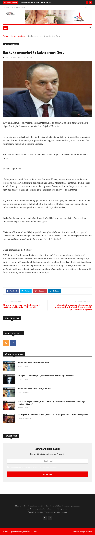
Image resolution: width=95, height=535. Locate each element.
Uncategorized (9, 363)
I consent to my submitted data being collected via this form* (33, 468)
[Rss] (89, 7)
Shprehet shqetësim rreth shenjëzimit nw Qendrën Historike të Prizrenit (21, 306)
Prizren (14, 36)
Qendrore (21, 36)
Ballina (5, 36)
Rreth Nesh (20, 7)
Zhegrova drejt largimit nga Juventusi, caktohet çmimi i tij (43, 2)
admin (5, 57)
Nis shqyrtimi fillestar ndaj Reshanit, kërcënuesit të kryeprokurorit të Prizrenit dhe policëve (53, 415)
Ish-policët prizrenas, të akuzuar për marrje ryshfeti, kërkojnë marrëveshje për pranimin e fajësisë (73, 307)
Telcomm (88, 532)
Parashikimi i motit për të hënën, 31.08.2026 (34, 389)
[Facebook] (86, 7)
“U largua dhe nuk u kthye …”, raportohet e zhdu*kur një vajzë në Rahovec (46, 375)
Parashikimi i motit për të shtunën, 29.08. (34, 362)
